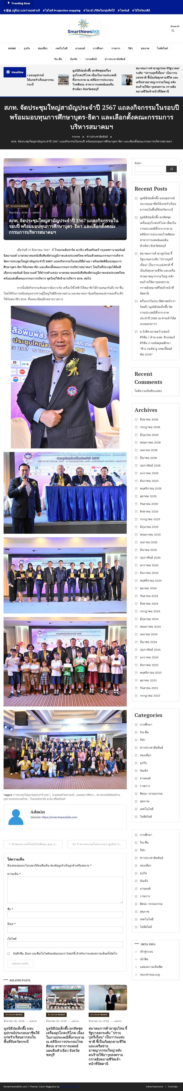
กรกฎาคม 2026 (150, 427)
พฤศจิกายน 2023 (151, 672)
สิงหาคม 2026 (149, 419)
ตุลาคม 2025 (148, 496)
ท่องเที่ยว (43, 48)
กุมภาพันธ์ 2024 (150, 649)
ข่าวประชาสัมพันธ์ (115, 59)
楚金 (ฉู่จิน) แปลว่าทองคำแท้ (23, 10)
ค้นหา (138, 163)
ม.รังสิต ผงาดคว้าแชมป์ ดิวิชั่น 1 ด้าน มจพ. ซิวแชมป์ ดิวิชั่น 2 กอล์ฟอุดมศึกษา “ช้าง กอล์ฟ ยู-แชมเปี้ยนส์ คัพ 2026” (157, 343)
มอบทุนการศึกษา (85, 795)
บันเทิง (73, 59)
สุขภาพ (145, 48)
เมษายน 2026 (148, 450)
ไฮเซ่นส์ (124, 10)
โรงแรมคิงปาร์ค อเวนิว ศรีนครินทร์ (47, 799)
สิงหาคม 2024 (149, 603)
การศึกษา (98, 48)
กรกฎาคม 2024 (150, 611)
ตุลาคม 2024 (148, 588)
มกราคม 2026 (149, 473)
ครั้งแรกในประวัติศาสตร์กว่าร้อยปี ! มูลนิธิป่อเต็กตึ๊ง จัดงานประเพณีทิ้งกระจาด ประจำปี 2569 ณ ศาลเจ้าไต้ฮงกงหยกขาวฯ (158, 312)
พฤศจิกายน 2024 (151, 580)
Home (12, 48)
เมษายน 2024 (149, 634)
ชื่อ (10, 909)
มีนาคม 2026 (148, 457)
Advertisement (154, 1086)
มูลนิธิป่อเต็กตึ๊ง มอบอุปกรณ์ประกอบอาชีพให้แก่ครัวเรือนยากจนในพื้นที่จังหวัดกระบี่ (21, 1035)
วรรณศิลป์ (91, 59)
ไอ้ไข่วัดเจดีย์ (142, 10)
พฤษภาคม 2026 (150, 442)
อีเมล (11, 924)
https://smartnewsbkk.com (59, 817)
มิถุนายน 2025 (149, 527)
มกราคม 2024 (149, 657)
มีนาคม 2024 (148, 642)
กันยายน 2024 (149, 596)
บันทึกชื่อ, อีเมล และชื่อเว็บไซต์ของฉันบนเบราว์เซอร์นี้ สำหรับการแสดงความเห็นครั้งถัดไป (65, 953)
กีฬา (130, 48)
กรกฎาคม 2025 (150, 519)
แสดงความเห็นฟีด (151, 967)
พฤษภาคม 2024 (150, 626)
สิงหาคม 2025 (149, 511)
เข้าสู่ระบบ (146, 951)
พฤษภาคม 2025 (150, 534)
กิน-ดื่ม (58, 59)
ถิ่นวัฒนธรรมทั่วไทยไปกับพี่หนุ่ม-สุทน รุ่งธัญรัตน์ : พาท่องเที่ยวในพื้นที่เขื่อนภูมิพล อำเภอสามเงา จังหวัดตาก (37, 844)
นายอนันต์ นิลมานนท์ (63, 795)
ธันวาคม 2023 (149, 665)
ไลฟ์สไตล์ (162, 48)
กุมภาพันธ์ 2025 (150, 557)
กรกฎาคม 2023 (150, 695)
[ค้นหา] (171, 169)
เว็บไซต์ (11, 938)
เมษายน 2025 (148, 542)
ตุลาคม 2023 (148, 680)
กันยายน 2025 (149, 504)
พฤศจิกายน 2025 (151, 488)
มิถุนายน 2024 (149, 619)
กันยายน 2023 (149, 688)
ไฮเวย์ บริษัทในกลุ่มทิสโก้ (100, 10)
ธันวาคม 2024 (149, 573)
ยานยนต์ (80, 48)
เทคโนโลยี (61, 48)
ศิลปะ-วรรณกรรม (151, 793)
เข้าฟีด (144, 959)
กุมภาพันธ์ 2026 (150, 465)
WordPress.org (150, 974)
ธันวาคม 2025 (149, 481)
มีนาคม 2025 (148, 550)
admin (36, 212)
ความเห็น (14, 874)
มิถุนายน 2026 (149, 434)
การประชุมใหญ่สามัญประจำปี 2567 (31, 795)
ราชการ (115, 48)
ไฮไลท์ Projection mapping (62, 10)
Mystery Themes (70, 1086)
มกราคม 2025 (149, 565)
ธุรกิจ (27, 48)
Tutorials (173, 1086)
